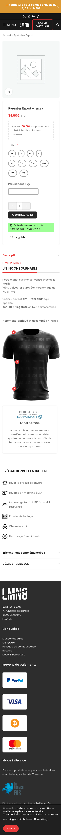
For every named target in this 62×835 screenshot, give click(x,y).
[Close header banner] (58, 6)
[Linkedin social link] (33, 16)
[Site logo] (24, 24)
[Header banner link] (31, 6)
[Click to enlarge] (8, 92)
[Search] (58, 24)
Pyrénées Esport (24, 35)
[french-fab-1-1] (13, 789)
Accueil (6, 35)
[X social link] (24, 16)
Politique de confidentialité (19, 646)
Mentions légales (12, 638)
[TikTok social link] (38, 16)
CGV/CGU (8, 642)
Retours (7, 650)
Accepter (10, 828)
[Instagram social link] (29, 16)
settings (44, 819)
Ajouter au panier (23, 214)
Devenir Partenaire (42, 25)
